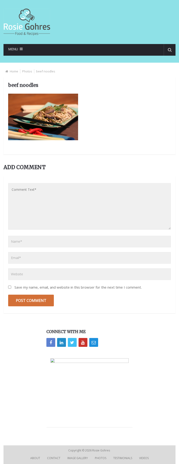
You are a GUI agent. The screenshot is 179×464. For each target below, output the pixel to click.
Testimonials (122, 458)
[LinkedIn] (61, 342)
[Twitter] (72, 342)
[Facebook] (50, 342)
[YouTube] (83, 342)
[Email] (93, 342)
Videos (144, 458)
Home (14, 71)
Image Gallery (77, 458)
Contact (53, 458)
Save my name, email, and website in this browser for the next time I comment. (78, 287)
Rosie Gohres (101, 450)
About (35, 458)
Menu (13, 49)
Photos (27, 71)
